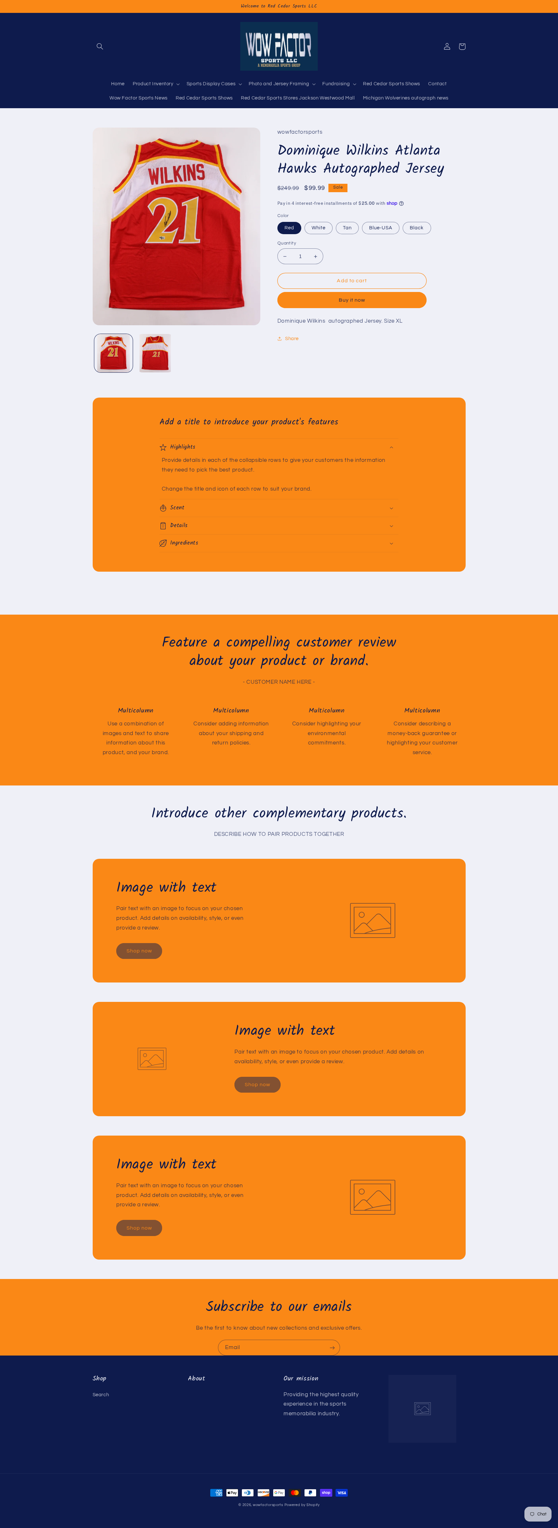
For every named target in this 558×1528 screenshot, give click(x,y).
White (319, 227)
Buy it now (352, 300)
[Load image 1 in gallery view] (113, 353)
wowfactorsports (268, 1505)
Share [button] (292, 338)
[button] (100, 46)
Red (289, 227)
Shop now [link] (139, 950)
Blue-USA (380, 227)
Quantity (286, 243)
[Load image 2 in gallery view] (155, 353)
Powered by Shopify (302, 1505)
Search (101, 1394)
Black (417, 227)
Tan (347, 227)
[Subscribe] (332, 1348)
